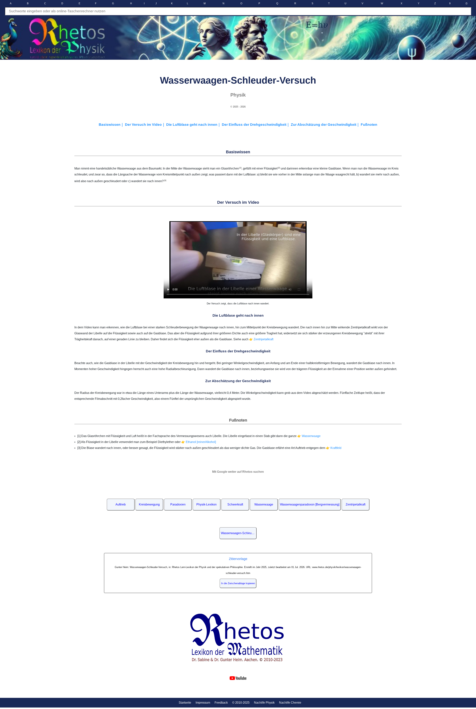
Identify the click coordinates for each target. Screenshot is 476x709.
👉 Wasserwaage (309, 436)
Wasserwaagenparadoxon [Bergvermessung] (309, 504)
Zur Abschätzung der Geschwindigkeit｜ (326, 125)
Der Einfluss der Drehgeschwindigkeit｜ (256, 125)
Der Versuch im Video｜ (145, 125)
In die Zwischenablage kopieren (238, 583)
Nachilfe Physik (264, 702)
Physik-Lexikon (206, 504)
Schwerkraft (235, 504)
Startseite (185, 702)
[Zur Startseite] (238, 637)
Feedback (221, 702)
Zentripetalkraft (355, 504)
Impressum (203, 702)
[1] (240, 168)
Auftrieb (120, 504)
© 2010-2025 (241, 702)
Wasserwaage (263, 504)
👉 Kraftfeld (333, 447)
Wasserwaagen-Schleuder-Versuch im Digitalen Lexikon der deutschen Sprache (239, 533)
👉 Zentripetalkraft (261, 339)
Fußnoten (369, 125)
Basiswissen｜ (112, 125)
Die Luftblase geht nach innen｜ (194, 125)
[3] (165, 180)
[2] (278, 168)
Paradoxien (178, 504)
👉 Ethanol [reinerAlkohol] (198, 442)
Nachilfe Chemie (290, 702)
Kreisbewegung (149, 504)
